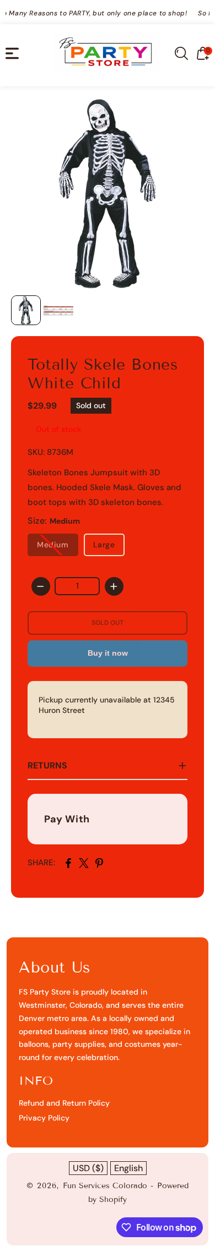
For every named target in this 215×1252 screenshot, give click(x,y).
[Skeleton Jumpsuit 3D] (107, 193)
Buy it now (108, 653)
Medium (53, 545)
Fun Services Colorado (105, 1185)
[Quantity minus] (40, 586)
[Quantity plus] (114, 586)
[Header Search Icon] (181, 53)
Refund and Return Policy (64, 1103)
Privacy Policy (44, 1118)
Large (104, 545)
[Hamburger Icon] (12, 53)
